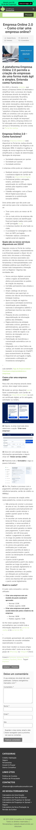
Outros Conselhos (9, 767)
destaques (20, 657)
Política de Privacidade (11, 778)
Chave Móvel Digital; (23, 177)
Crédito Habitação (9, 758)
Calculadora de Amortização (13, 795)
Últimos (19, 659)
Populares (13, 659)
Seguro (5, 760)
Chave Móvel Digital (19, 395)
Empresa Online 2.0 (17, 141)
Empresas (5, 661)
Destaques (12, 657)
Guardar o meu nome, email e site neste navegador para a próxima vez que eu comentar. (17, 732)
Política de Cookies (9, 776)
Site (5, 722)
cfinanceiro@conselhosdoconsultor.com (17, 786)
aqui (20, 224)
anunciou (22, 87)
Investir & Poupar (8, 765)
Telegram (24, 652)
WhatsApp (14, 652)
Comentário (9, 687)
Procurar (28, 15)
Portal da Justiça (11, 128)
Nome (6, 706)
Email (6, 714)
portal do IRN (17, 630)
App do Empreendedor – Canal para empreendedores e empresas (17, 371)
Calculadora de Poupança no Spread (16, 800)
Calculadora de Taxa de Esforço (14, 797)
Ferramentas (7, 763)
